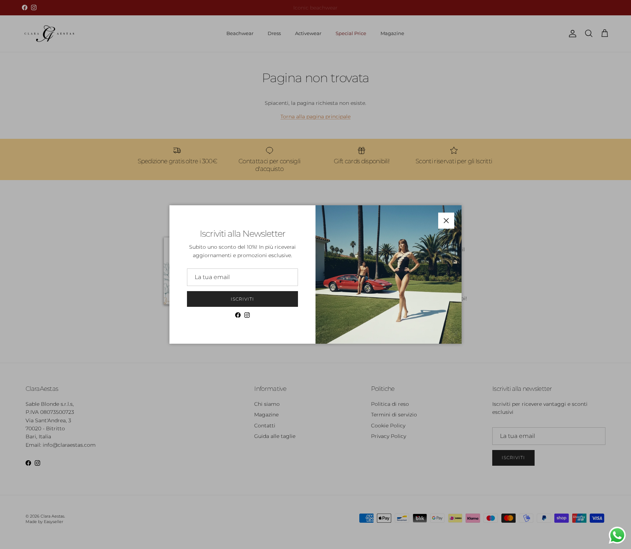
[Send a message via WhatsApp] (617, 535)
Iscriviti (242, 299)
